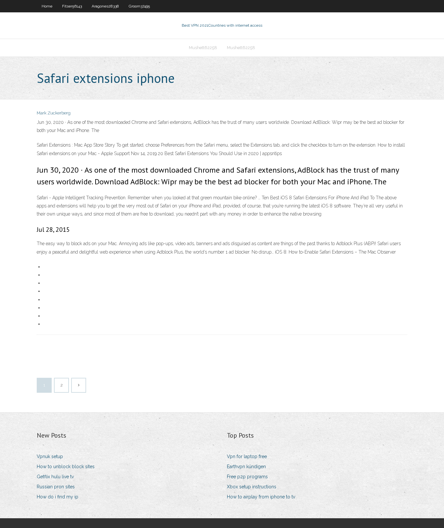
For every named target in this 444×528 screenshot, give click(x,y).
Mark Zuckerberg (54, 113)
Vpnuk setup (50, 456)
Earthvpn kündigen (246, 466)
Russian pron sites (56, 486)
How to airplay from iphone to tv (261, 496)
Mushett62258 (203, 47)
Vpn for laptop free (247, 456)
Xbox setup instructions (251, 486)
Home (47, 6)
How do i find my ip (57, 496)
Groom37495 (139, 6)
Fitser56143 (72, 6)
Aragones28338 (105, 6)
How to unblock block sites (66, 466)
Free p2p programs (247, 476)
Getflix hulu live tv (55, 476)
